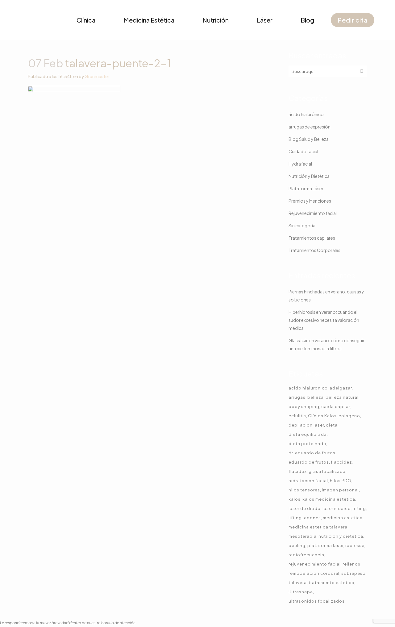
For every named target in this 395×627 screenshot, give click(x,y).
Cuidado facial (303, 151)
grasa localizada (327, 471)
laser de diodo (305, 508)
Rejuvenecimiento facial (313, 213)
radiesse (354, 545)
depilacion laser (306, 425)
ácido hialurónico (306, 114)
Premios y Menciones (310, 201)
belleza (315, 397)
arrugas (297, 397)
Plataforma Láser (306, 188)
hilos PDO (340, 480)
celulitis (297, 415)
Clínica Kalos (322, 415)
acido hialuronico (308, 387)
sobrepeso (353, 573)
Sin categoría (302, 225)
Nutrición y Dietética (309, 176)
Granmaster (97, 76)
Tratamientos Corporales (314, 250)
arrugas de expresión (310, 126)
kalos (295, 499)
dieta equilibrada (308, 434)
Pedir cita (353, 20)
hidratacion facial (308, 480)
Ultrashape (301, 591)
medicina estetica (343, 517)
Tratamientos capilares (312, 238)
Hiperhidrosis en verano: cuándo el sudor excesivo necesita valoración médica (324, 320)
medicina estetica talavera (318, 526)
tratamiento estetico (332, 582)
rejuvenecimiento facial (315, 564)
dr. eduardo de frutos (312, 452)
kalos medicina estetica (328, 499)
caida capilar (335, 406)
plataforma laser (325, 545)
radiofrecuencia (306, 554)
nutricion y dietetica (340, 536)
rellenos (351, 564)
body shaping (304, 406)
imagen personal (340, 489)
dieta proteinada (307, 443)
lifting (359, 508)
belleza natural (342, 397)
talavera (298, 582)
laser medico (336, 508)
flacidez (298, 471)
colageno (349, 415)
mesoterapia (303, 536)
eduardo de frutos (309, 462)
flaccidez (341, 462)
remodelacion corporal (314, 573)
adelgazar (341, 387)
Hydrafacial (300, 163)
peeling (297, 545)
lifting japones (305, 517)
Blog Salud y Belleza (309, 139)
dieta (332, 425)
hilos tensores (304, 489)
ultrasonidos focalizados (317, 601)
